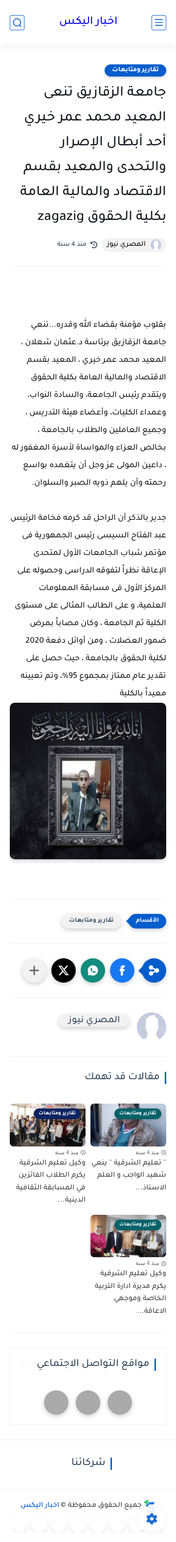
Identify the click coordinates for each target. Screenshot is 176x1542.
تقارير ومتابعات (135, 70)
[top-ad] (120, 1402)
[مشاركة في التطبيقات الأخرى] (34, 970)
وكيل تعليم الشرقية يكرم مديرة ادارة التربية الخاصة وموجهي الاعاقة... (130, 1293)
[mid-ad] (88, 1402)
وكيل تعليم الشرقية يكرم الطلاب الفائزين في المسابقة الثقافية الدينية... (51, 1182)
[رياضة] (78, 1525)
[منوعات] (19, 1525)
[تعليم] (97, 1525)
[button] (122, 970)
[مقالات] (39, 1525)
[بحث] (17, 22)
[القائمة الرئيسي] (159, 22)
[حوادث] (137, 1525)
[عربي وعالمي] (58, 1525)
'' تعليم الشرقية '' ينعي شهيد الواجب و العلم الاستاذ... (128, 1176)
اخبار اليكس (88, 22)
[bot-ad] (56, 1402)
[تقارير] (117, 1525)
